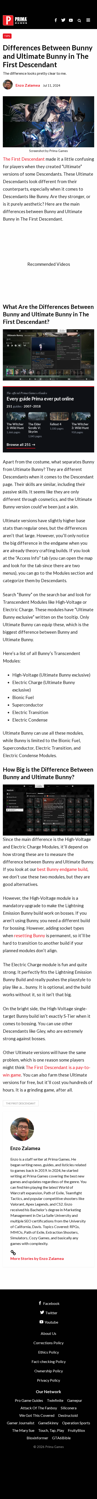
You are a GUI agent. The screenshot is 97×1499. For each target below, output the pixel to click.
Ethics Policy (48, 1352)
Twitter (50, 1312)
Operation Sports (76, 1423)
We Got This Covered (36, 1415)
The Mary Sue (23, 1430)
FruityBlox (76, 1430)
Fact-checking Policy (49, 1361)
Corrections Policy (48, 1342)
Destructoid (68, 1415)
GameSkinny (48, 1423)
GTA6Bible (61, 1438)
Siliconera (69, 1408)
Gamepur (74, 1400)
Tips (7, 36)
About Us (48, 1333)
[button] (88, 20)
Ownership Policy (48, 1371)
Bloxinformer (37, 1438)
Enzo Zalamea (28, 85)
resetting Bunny (29, 935)
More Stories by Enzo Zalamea (37, 1258)
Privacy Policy (48, 1380)
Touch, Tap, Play (51, 1430)
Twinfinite (55, 1400)
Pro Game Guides (29, 1400)
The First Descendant (24, 159)
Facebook (51, 1303)
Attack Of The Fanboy (38, 1408)
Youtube (51, 1322)
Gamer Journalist (20, 1423)
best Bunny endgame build (62, 869)
